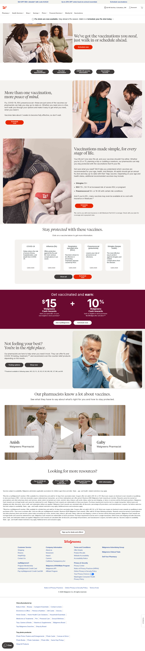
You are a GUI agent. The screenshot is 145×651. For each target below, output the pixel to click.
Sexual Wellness (58, 618)
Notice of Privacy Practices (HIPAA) (86, 568)
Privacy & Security (81, 563)
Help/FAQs (21, 555)
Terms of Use (94, 588)
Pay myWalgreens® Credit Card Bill (30, 571)
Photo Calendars (33, 640)
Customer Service (24, 547)
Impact (48, 555)
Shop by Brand (41, 626)
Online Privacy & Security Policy (85, 571)
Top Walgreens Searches (25, 626)
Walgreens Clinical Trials (111, 552)
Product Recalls (79, 553)
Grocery (59, 611)
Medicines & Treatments (24, 618)
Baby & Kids (20, 607)
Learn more (30, 267)
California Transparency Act (55, 561)
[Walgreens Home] (4, 8)
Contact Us (22, 558)
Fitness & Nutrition (38, 611)
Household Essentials (57, 615)
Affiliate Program (52, 571)
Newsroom (49, 553)
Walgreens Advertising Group (113, 547)
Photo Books (20, 640)
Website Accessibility (81, 555)
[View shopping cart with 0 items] (142, 7)
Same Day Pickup (57, 640)
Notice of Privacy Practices (53, 588)
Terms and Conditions (82, 547)
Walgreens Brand (59, 622)
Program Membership (25, 566)
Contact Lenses (56, 607)
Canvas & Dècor (63, 636)
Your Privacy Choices (81, 574)
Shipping (21, 550)
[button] (133, 7)
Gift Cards (50, 611)
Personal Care (45, 618)
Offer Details (78, 550)
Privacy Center (79, 566)
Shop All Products (22, 644)
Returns (20, 553)
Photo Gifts (45, 640)
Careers (48, 558)
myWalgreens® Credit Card (27, 568)
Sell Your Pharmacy (109, 557)
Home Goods (21, 615)
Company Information (54, 547)
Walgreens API (51, 568)
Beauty (29, 607)
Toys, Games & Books (24, 622)
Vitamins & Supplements (42, 622)
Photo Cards (50, 636)
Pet (36, 618)
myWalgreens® (23, 563)
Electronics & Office (23, 611)
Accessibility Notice (81, 558)
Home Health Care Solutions (38, 615)
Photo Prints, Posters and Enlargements (30, 636)
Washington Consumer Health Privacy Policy (84, 578)
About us (49, 550)
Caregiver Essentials (41, 607)
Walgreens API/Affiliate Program (58, 566)
